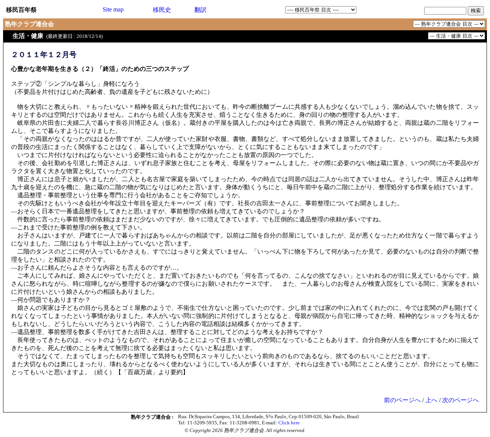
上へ (431, 400)
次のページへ (460, 400)
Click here (289, 423)
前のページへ (402, 400)
